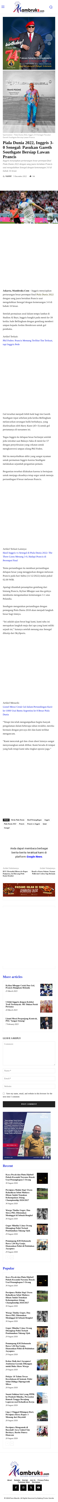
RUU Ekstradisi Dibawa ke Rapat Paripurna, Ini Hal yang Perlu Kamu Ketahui (15, 873)
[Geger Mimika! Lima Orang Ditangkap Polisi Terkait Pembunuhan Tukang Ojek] (42, 1229)
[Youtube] (39, 1488)
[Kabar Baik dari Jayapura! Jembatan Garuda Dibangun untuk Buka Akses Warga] (42, 1364)
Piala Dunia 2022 (45, 294)
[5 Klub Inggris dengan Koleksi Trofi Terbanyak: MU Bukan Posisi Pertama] (46, 1006)
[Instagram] (23, 1488)
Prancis (21, 824)
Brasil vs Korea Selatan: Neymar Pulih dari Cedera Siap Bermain (43, 872)
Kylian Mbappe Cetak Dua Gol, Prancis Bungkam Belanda (20, 986)
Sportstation (7, 135)
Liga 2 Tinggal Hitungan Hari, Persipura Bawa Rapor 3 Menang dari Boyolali (20, 1414)
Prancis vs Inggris (33, 824)
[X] (21, 183)
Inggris (47, 820)
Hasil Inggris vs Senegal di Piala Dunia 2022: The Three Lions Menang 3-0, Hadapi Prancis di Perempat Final (27, 556)
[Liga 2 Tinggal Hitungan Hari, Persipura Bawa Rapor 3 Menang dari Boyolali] (42, 1415)
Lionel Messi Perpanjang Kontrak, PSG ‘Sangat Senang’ (21, 1019)
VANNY (8, 176)
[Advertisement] (29, 256)
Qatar (45, 824)
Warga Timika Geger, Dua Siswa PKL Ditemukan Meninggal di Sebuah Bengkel (19, 1212)
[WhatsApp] (34, 183)
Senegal (6, 828)
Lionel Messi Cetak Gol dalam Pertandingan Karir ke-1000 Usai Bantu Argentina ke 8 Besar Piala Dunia (28, 710)
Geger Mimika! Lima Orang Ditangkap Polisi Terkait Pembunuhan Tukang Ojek (19, 1228)
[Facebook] (14, 183)
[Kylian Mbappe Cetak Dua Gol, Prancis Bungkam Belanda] (46, 990)
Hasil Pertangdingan (34, 820)
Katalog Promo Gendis (45, 1498)
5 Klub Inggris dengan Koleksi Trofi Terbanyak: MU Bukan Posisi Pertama (22, 1004)
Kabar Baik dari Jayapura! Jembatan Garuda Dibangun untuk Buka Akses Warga (19, 1363)
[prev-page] (7, 1257)
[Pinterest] (27, 183)
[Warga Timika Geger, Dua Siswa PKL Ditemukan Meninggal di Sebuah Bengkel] (42, 1213)
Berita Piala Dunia (17, 820)
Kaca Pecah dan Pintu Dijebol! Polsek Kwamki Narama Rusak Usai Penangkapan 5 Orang (20, 1177)
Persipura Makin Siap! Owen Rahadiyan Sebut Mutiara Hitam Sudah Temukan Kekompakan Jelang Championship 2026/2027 (19, 1195)
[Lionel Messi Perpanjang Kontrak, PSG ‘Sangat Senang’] (46, 1023)
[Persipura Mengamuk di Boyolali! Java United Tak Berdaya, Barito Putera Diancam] (42, 1431)
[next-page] (12, 1257)
